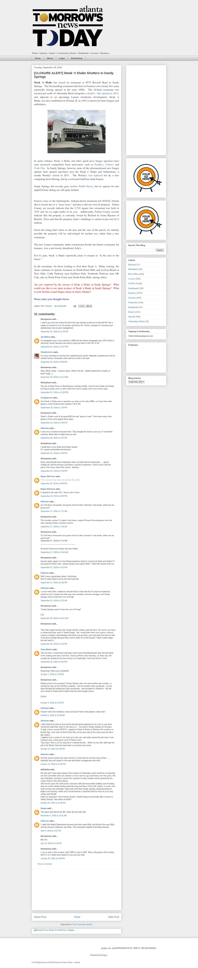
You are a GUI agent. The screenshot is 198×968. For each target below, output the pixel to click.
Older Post (113, 917)
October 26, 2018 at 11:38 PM (53, 803)
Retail (130, 312)
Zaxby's (91, 93)
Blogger (104, 955)
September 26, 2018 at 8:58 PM (54, 483)
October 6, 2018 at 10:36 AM (53, 715)
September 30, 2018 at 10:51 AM (54, 618)
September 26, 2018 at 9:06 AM (54, 362)
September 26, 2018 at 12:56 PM (54, 392)
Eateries (48, 306)
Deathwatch (133, 288)
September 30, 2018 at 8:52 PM (54, 662)
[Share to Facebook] (88, 306)
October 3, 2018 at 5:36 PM (52, 703)
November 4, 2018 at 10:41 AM (54, 815)
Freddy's (99, 164)
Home (38, 58)
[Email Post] (74, 306)
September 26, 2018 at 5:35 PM (54, 471)
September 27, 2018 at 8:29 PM (54, 582)
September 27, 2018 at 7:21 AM (54, 511)
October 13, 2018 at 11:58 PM (53, 764)
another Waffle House (81, 186)
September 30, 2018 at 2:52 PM (54, 644)
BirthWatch (133, 269)
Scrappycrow (46, 398)
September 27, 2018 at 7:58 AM (54, 526)
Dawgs (44, 808)
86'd (42, 306)
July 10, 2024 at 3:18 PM (51, 843)
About (50, 58)
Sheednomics (47, 352)
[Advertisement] (76, 890)
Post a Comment (45, 864)
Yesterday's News (136, 321)
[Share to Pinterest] (90, 306)
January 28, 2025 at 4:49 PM (53, 858)
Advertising (76, 58)
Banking (132, 264)
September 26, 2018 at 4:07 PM (54, 438)
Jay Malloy (45, 337)
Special (131, 316)
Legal (62, 58)
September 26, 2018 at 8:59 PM (54, 496)
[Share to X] (85, 306)
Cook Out (39, 168)
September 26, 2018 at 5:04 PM (54, 453)
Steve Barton (46, 649)
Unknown (45, 428)
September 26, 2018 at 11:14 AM (54, 377)
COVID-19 (133, 283)
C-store (131, 279)
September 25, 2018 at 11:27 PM (54, 347)
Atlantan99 (62, 306)
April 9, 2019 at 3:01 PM (51, 831)
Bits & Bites (133, 274)
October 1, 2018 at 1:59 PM (52, 674)
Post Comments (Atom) (82, 924)
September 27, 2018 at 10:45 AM (54, 552)
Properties (133, 302)
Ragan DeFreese (48, 476)
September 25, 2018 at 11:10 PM (54, 331)
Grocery (132, 298)
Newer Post (40, 917)
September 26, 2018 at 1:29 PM (54, 407)
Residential (133, 307)
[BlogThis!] (82, 306)
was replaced (95, 175)
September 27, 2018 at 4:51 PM (54, 567)
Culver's (110, 164)
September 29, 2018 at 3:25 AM (54, 600)
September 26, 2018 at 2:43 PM (54, 423)
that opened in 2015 (106, 93)
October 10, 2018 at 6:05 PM (53, 749)
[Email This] (79, 306)
